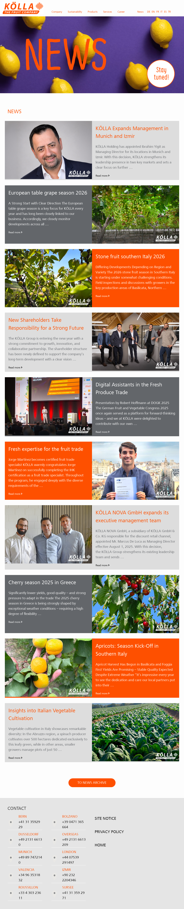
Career (121, 11)
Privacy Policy (109, 831)
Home (100, 845)
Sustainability (75, 11)
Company (57, 11)
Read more (102, 175)
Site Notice (105, 818)
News (140, 11)
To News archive (92, 783)
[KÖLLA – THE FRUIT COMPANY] (23, 8)
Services (107, 11)
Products (93, 11)
